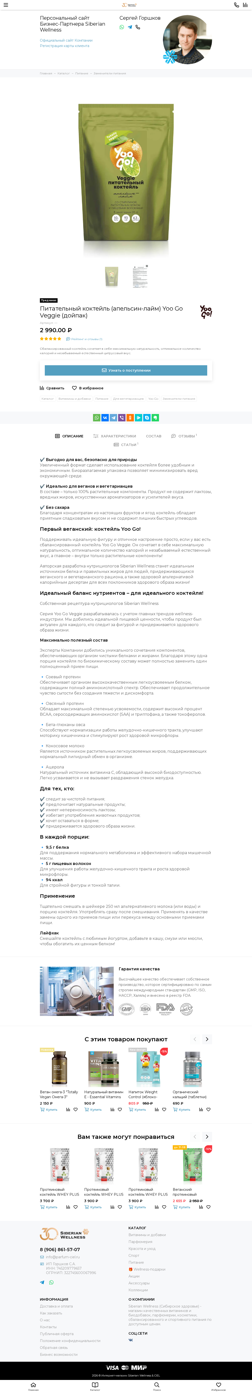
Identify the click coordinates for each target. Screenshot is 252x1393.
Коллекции (138, 1290)
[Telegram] (113, 417)
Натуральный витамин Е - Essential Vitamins (103, 1094)
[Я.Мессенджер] (138, 417)
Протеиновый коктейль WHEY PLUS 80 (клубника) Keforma (148, 1192)
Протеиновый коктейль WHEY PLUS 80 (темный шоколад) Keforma (59, 1192)
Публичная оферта (57, 1334)
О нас (45, 1320)
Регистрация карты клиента (64, 46)
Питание (102, 398)
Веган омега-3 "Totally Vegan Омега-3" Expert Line (59, 1094)
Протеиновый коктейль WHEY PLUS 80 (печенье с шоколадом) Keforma (104, 1192)
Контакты (48, 1327)
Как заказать (51, 1313)
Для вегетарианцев (128, 398)
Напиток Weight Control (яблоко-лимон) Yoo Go (143, 1094)
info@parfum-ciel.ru (63, 1257)
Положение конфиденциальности (70, 1341)
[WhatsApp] (96, 417)
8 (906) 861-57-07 (60, 1249)
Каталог (48, 398)
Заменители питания (179, 398)
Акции (134, 1276)
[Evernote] (155, 417)
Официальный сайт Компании (66, 40)
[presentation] (195, 1039)
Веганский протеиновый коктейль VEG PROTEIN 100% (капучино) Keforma (190, 1192)
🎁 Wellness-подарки (146, 1269)
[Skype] (147, 417)
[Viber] (122, 417)
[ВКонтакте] (105, 417)
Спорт (133, 1255)
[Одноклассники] (130, 417)
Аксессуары (139, 1283)
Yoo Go (153, 398)
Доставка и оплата (56, 1306)
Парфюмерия (140, 1242)
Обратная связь (54, 1347)
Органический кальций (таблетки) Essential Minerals (189, 1094)
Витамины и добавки (75, 398)
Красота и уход (142, 1248)
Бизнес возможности (59, 1354)
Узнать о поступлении (130, 370)
